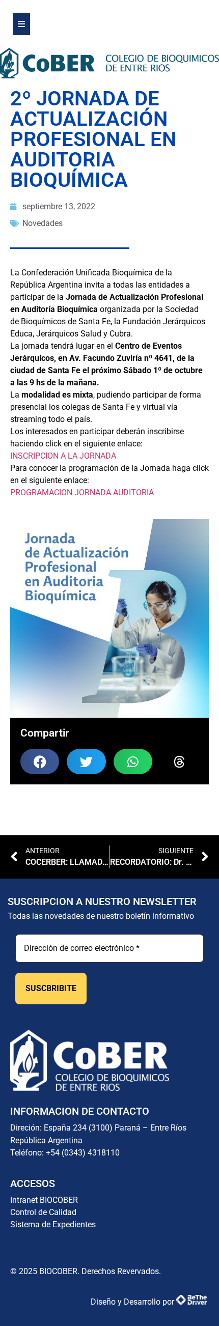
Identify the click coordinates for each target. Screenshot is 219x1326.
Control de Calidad (43, 1212)
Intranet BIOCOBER (44, 1200)
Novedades (42, 223)
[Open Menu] (21, 24)
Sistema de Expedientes (53, 1224)
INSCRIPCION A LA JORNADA (63, 456)
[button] (39, 761)
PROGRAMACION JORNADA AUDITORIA (82, 492)
